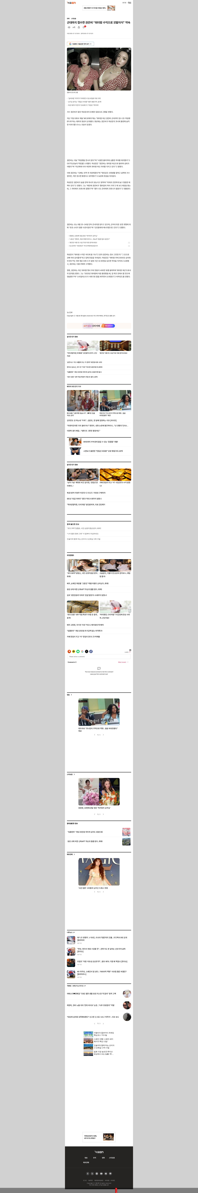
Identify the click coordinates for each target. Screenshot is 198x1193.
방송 (68, 695)
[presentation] (94, 734)
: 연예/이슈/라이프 (75, 986)
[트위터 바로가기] (92, 1173)
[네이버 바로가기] (106, 1173)
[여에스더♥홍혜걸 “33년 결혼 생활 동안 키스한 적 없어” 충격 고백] (127, 993)
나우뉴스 (70, 932)
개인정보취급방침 (98, 1180)
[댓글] (84, 27)
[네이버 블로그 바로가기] (110, 1173)
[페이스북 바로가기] (87, 1173)
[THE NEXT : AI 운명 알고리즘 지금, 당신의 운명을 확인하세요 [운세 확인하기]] (99, 326)
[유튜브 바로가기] (96, 1173)
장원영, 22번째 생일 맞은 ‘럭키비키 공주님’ (83, 236)
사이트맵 (107, 1180)
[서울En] (71, 2)
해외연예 (70, 854)
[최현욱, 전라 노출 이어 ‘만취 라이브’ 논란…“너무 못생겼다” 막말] (127, 1005)
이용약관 (90, 1180)
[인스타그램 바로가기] (101, 1173)
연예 (68, 18)
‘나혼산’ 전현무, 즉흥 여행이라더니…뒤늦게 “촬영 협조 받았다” (89, 239)
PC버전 (113, 1180)
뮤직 (94, 1158)
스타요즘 (73, 18)
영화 (103, 1158)
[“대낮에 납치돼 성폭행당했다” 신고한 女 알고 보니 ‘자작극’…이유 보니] (127, 1017)
